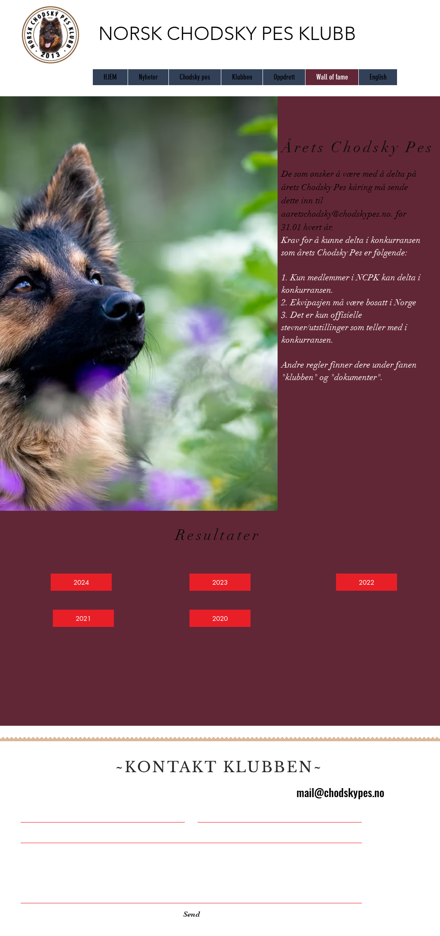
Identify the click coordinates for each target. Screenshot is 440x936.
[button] (81, 582)
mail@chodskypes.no (340, 792)
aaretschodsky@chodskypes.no (336, 214)
